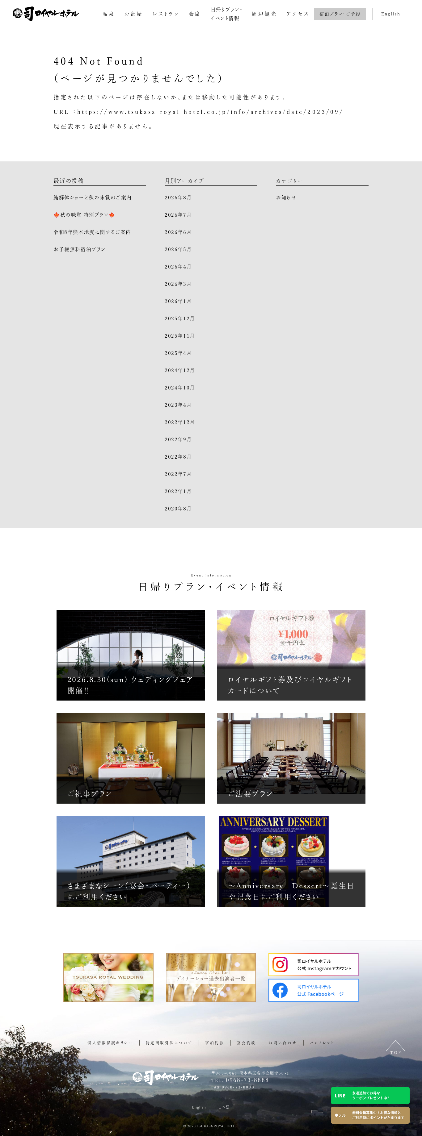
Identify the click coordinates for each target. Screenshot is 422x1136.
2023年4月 (178, 404)
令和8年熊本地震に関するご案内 (92, 232)
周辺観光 (264, 13)
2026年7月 (178, 214)
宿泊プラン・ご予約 (340, 14)
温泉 (108, 13)
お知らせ (286, 197)
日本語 (224, 1107)
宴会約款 (246, 1043)
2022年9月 (178, 439)
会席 (195, 13)
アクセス (298, 13)
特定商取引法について (169, 1043)
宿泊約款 (214, 1043)
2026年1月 (178, 301)
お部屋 (133, 13)
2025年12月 (180, 318)
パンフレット (322, 1043)
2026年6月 (178, 232)
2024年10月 (180, 387)
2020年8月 (178, 508)
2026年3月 (178, 283)
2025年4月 (178, 353)
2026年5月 (178, 249)
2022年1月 (178, 491)
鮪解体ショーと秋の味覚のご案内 (92, 197)
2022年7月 (178, 474)
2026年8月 (178, 197)
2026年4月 (178, 266)
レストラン (166, 13)
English (391, 14)
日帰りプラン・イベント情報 (227, 14)
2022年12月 (180, 422)
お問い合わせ (282, 1043)
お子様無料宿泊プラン (79, 249)
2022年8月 (178, 456)
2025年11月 (180, 335)
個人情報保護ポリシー (110, 1043)
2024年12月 (180, 370)
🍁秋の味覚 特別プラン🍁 (84, 214)
